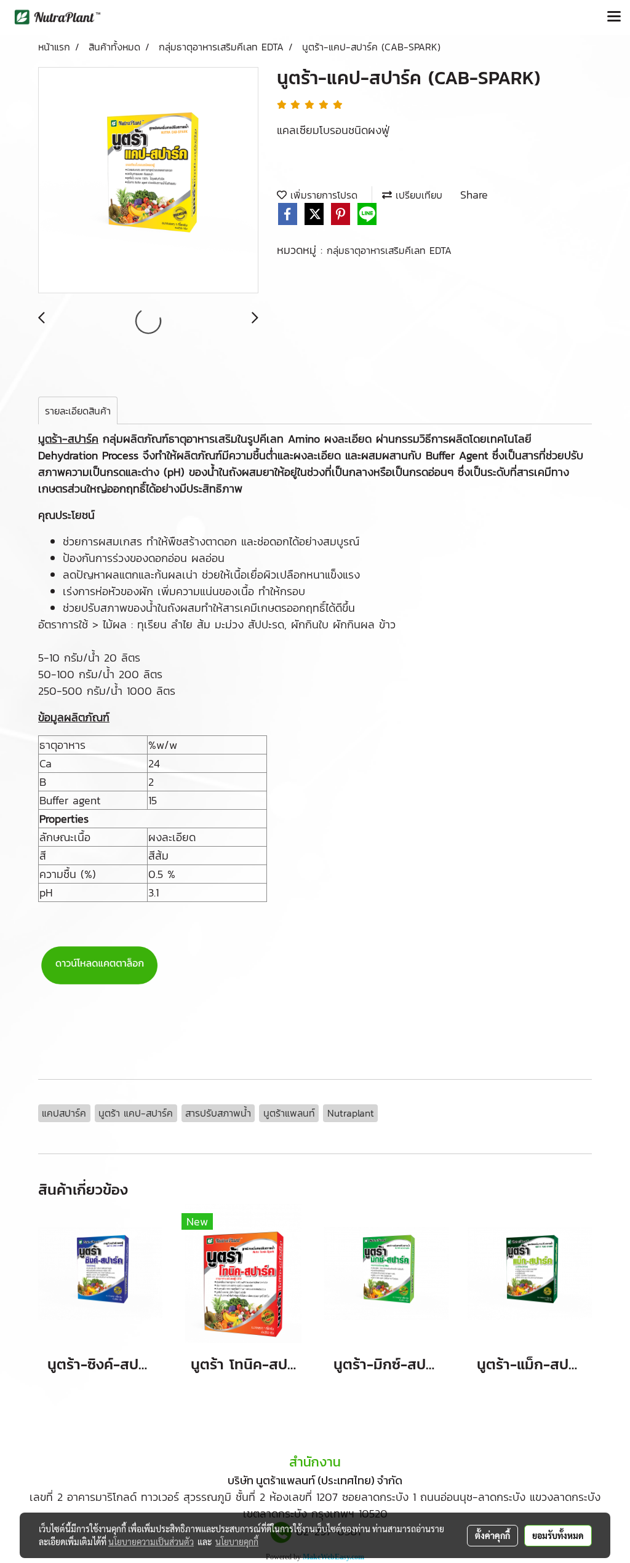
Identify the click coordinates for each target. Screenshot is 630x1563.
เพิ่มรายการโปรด (322, 195)
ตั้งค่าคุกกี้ (492, 1535)
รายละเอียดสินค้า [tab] (78, 410)
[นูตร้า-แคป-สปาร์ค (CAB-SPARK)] (148, 181)
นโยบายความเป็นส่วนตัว (151, 1541)
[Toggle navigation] (614, 17)
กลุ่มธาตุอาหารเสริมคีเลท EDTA (389, 250)
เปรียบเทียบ (417, 195)
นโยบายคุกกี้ (236, 1541)
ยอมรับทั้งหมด (558, 1535)
